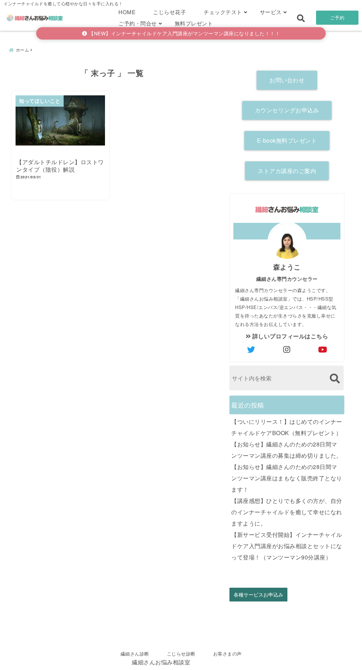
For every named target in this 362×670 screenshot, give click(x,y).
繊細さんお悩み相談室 (161, 662)
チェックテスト (223, 12)
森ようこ (287, 267)
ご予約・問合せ (137, 23)
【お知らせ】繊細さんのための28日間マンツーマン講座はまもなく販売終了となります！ (286, 478)
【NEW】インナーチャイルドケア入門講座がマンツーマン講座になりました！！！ (183, 33)
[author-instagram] (287, 349)
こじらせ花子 (169, 12)
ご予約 (337, 17)
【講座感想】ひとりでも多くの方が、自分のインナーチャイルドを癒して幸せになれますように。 (286, 512)
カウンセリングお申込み (287, 110)
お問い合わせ (286, 80)
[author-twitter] (251, 349)
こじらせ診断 (181, 653)
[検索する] (335, 378)
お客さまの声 (227, 653)
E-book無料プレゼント (287, 140)
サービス (271, 12)
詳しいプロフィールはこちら (289, 336)
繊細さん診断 (135, 653)
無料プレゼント (194, 23)
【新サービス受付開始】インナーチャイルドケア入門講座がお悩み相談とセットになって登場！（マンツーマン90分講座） (286, 545)
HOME (126, 12)
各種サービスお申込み (258, 595)
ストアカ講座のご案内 (287, 171)
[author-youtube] (323, 349)
